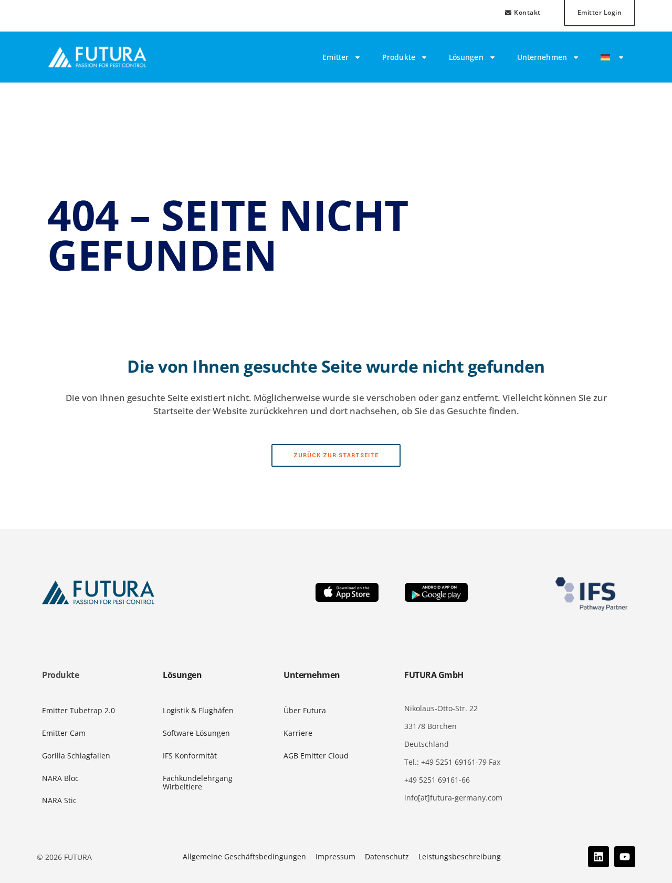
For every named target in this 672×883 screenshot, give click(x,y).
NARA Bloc (60, 778)
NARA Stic (59, 800)
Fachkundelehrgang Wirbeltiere (198, 782)
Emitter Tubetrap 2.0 (78, 710)
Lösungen (466, 57)
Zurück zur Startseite (336, 455)
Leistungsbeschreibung (459, 856)
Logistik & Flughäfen (198, 710)
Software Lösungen (196, 733)
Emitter (335, 57)
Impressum (335, 856)
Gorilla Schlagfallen (76, 756)
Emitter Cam (64, 733)
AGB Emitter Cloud (316, 756)
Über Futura (305, 710)
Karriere (298, 733)
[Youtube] (624, 856)
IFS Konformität (190, 756)
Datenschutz (387, 856)
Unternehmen (542, 57)
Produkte (398, 57)
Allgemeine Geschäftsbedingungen (244, 856)
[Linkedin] (598, 856)
